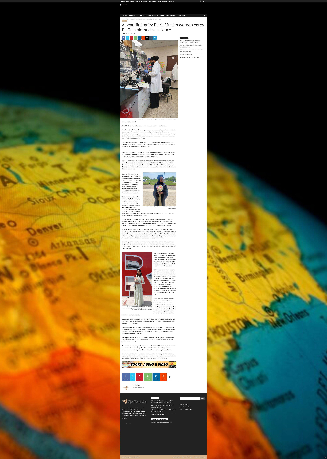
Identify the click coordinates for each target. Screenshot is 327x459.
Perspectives (152, 15)
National (132, 15)
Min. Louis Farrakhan (167, 15)
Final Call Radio (162, 1)
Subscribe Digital (184, 404)
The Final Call (126, 33)
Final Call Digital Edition (127, 1)
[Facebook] (200, 1)
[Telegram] (155, 38)
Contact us (171, 1)
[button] (204, 15)
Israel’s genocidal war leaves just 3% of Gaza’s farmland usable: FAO (190, 46)
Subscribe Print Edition (141, 1)
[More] (169, 377)
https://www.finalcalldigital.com (138, 387)
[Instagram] (203, 1)
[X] (206, 1)
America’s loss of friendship (186, 54)
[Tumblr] (151, 38)
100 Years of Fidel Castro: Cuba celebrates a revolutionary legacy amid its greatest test (190, 41)
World (142, 15)
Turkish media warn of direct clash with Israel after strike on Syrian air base (191, 50)
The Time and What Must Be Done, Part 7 (189, 57)
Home (125, 15)
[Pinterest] (131, 38)
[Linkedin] (139, 38)
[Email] (147, 38)
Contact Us (124, 418)
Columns (182, 15)
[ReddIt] (143, 38)
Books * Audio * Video (185, 407)
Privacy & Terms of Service (186, 409)
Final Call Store (153, 1)
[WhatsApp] (135, 38)
